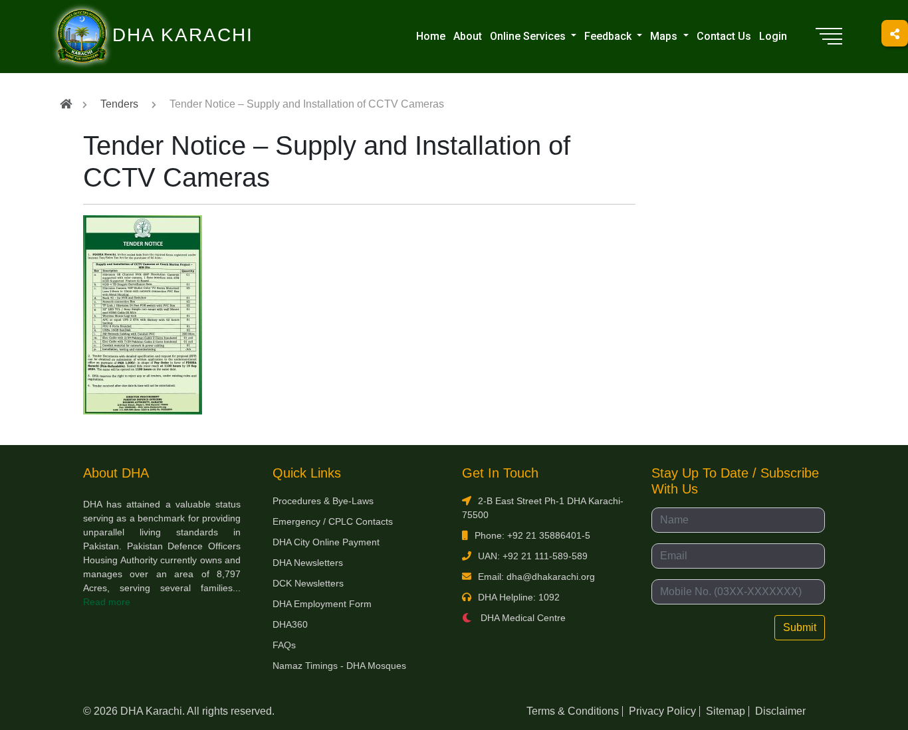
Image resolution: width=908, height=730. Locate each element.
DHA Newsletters (308, 562)
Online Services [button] (529, 36)
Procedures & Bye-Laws (323, 501)
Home (430, 36)
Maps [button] (665, 36)
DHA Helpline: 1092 (519, 597)
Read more (106, 601)
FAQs (284, 645)
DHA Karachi (128, 17)
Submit (799, 627)
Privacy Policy (662, 711)
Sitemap (725, 711)
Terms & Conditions (572, 711)
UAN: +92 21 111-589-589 (533, 556)
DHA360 (290, 624)
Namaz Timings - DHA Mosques (339, 665)
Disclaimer (780, 711)
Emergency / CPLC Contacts (333, 521)
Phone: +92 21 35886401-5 (532, 535)
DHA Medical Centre (522, 617)
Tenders (119, 104)
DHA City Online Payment (326, 542)
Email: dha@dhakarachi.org (536, 576)
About (467, 36)
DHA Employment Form (322, 603)
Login (773, 36)
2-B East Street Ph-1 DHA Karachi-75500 (543, 508)
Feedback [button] (609, 36)
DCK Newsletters (308, 583)
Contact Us (724, 36)
